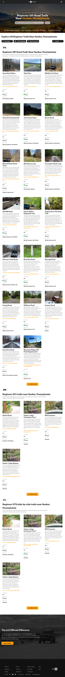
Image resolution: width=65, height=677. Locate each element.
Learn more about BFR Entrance (53, 423)
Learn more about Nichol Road (11, 423)
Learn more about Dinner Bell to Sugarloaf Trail (32, 219)
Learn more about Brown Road (53, 124)
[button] (7, 41)
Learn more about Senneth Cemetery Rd (11, 124)
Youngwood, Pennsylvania (54, 30)
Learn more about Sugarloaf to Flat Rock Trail (53, 219)
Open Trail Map (7, 643)
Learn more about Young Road (11, 311)
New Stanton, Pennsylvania (39, 30)
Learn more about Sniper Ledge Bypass (11, 469)
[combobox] (30, 22)
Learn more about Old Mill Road (11, 219)
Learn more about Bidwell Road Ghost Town (11, 171)
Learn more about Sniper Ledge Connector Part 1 (32, 423)
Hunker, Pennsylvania (26, 30)
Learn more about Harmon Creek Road (11, 266)
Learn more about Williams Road (32, 311)
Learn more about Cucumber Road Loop (53, 171)
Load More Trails (32, 384)
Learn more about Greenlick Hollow (11, 79)
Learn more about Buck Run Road (32, 266)
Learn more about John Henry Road (32, 124)
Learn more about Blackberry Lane (32, 171)
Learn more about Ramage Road (53, 266)
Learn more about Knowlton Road (11, 357)
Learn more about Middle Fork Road (53, 79)
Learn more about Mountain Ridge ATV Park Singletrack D (32, 357)
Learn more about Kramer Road (53, 311)
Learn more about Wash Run (32, 79)
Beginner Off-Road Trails (21, 12)
